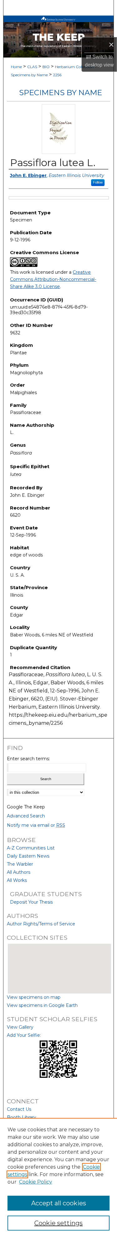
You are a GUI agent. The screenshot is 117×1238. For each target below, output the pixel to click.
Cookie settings (58, 1223)
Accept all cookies (58, 1203)
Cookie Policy (35, 1182)
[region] (58, 1178)
